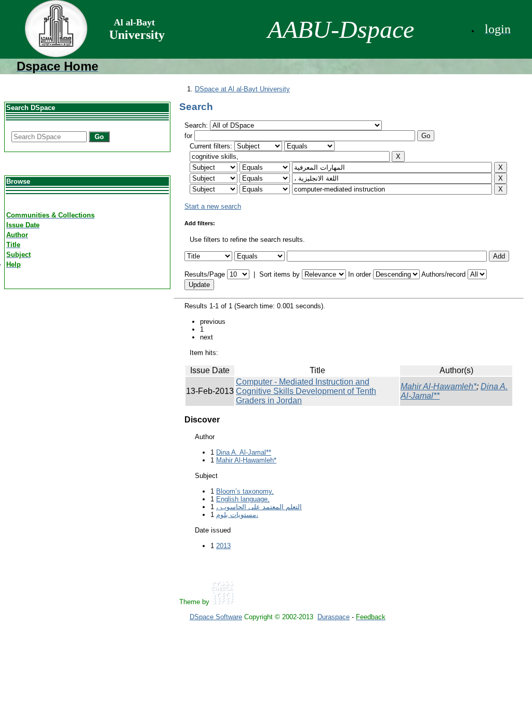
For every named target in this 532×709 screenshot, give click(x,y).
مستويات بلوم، (237, 515)
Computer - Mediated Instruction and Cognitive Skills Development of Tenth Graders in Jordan (306, 391)
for (188, 136)
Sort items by (279, 274)
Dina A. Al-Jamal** (243, 452)
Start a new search (212, 206)
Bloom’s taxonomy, (245, 491)
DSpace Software (216, 617)
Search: (197, 125)
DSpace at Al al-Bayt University (242, 89)
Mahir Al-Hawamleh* (438, 386)
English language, (243, 499)
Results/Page (204, 274)
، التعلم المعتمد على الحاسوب (259, 507)
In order (359, 274)
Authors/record (443, 274)
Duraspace (333, 617)
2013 (223, 546)
